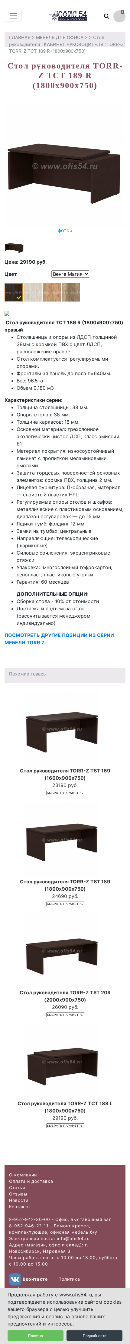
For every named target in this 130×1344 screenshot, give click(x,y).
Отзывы (18, 1193)
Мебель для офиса (59, 37)
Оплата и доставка (31, 1181)
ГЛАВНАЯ (20, 37)
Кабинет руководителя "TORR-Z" (84, 44)
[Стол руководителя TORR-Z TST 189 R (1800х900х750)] (65, 166)
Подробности (94, 1335)
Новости (18, 1200)
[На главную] (74, 15)
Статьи (17, 1187)
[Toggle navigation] (13, 16)
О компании (23, 1174)
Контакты (20, 1206)
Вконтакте (35, 1279)
